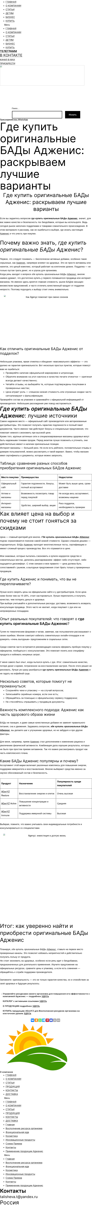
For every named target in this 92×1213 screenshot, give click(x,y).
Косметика (12, 1136)
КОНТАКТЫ (12, 1090)
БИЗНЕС (10, 17)
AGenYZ (5, 791)
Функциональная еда (17, 1132)
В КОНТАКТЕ (11, 55)
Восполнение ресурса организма (24, 1128)
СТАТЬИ (10, 9)
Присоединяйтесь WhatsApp (14, 119)
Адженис (72, 218)
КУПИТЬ (10, 21)
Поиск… (15, 108)
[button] (46, 25)
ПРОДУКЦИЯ (13, 1086)
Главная (10, 1124)
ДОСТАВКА (12, 1094)
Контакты (11, 1147)
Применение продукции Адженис (24, 1151)
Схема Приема (14, 1143)
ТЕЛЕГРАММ (8, 51)
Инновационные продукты (20, 1139)
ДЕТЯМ (10, 13)
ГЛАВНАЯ (11, 2)
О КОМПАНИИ (13, 5)
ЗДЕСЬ (45, 996)
